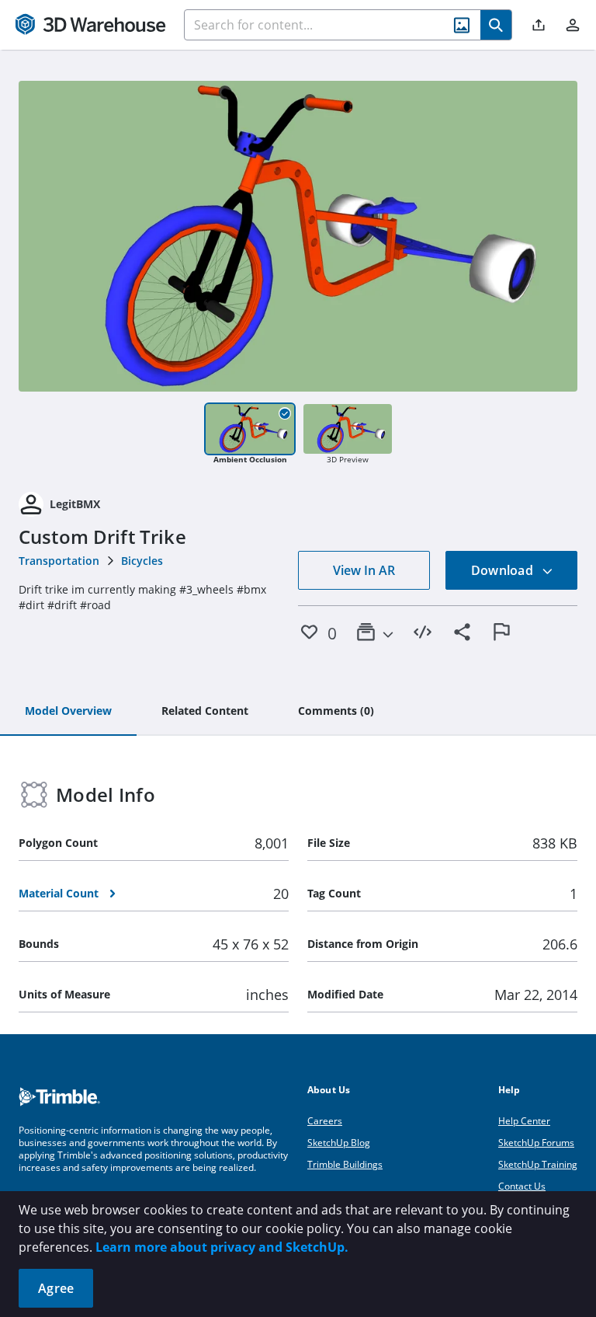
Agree (56, 1288)
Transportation (59, 560)
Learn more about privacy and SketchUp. (221, 1247)
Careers (324, 1120)
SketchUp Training (537, 1164)
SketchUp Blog (338, 1142)
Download (503, 570)
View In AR (364, 570)
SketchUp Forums (536, 1142)
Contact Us (522, 1186)
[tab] (68, 712)
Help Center (524, 1120)
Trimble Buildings (345, 1164)
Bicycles (142, 560)
